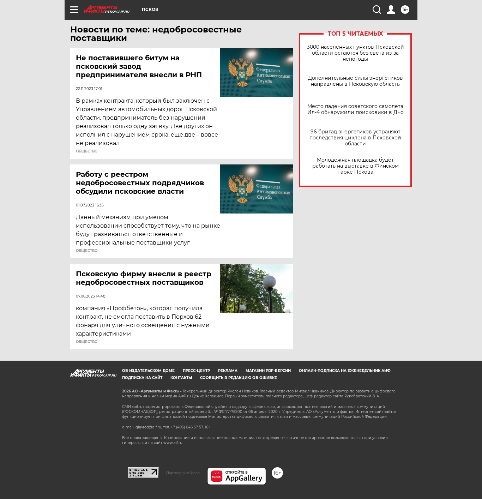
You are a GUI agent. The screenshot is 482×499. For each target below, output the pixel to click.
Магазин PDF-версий (268, 370)
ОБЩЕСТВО (86, 151)
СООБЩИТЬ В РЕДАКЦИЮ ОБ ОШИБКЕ (238, 377)
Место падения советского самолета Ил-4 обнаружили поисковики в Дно (355, 109)
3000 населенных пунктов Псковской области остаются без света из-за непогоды (355, 53)
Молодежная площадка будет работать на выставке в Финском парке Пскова (355, 166)
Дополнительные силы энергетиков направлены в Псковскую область (355, 81)
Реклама (227, 370)
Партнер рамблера (183, 473)
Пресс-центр (196, 370)
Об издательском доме (148, 370)
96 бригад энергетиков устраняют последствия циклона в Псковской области (355, 138)
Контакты (181, 377)
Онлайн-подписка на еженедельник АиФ (345, 370)
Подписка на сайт (142, 377)
